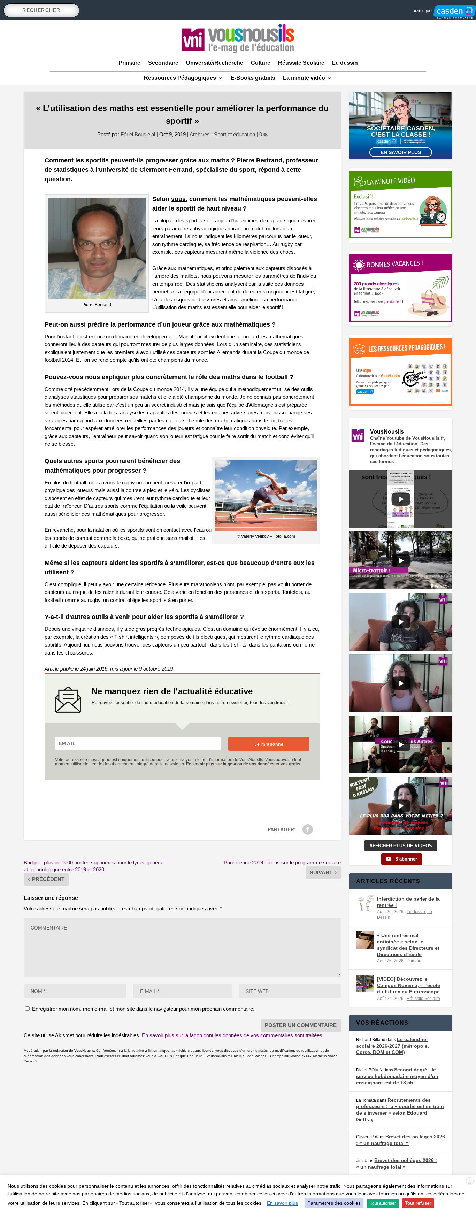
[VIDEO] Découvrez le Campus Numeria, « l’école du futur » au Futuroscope (408, 985)
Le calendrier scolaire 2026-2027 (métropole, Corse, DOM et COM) (392, 1046)
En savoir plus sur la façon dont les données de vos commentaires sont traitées (232, 1035)
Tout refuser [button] (418, 1203)
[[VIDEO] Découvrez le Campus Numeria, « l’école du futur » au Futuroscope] (365, 983)
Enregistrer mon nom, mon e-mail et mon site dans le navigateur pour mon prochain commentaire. (143, 1009)
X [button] (469, 1181)
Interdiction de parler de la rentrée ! (408, 902)
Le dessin (345, 63)
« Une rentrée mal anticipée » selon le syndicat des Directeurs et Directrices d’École (408, 945)
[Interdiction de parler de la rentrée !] (365, 903)
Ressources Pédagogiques (180, 78)
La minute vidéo (304, 78)
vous (178, 199)
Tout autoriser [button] (383, 1203)
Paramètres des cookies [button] (334, 1203)
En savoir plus (401, 152)
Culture (260, 63)
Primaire (129, 63)
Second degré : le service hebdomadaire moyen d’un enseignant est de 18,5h (397, 1076)
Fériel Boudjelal (138, 134)
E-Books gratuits (253, 78)
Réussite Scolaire (301, 63)
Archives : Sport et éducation (222, 134)
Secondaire (163, 63)
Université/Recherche (214, 63)
